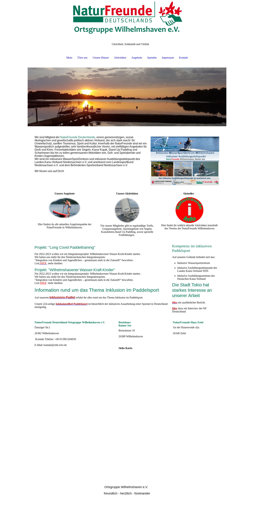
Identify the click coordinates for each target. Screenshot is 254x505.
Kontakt (183, 57)
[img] (127, 17)
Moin (69, 57)
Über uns (82, 57)
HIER (43, 283)
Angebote (136, 57)
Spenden (152, 57)
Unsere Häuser (101, 57)
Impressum (168, 57)
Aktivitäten (120, 57)
